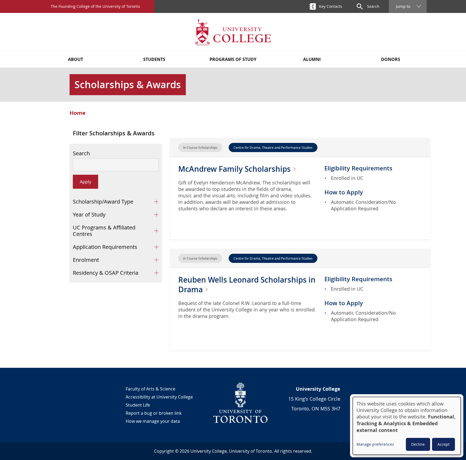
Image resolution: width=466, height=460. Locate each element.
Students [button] (154, 59)
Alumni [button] (312, 59)
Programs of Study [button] (233, 59)
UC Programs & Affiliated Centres (104, 231)
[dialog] (407, 426)
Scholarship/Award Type (103, 201)
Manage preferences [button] (375, 444)
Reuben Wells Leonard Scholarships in (247, 284)
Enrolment (86, 259)
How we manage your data (153, 421)
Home (77, 113)
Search (81, 153)
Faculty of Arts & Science (150, 389)
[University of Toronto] (240, 402)
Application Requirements (105, 246)
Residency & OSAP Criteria (105, 272)
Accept (443, 444)
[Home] (233, 32)
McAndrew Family (235, 169)
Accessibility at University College (159, 397)
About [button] (75, 59)
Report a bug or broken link (153, 413)
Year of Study (89, 214)
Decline (418, 444)
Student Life (138, 405)
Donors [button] (390, 59)
